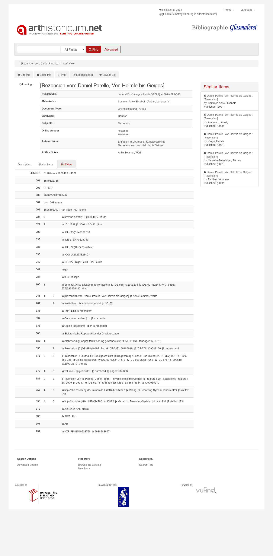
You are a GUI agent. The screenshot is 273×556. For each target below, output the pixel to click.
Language (247, 9)
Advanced (111, 49)
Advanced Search (27, 464)
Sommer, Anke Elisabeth (132, 101)
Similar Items (45, 164)
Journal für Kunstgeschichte (134, 94)
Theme (227, 9)
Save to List (109, 74)
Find (94, 49)
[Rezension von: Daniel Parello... (40, 63)
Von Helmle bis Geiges (150, 145)
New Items (84, 468)
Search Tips (146, 464)
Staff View (66, 164)
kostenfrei (123, 130)
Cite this (25, 74)
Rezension (124, 123)
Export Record (84, 74)
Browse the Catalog (89, 464)
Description (24, 164)
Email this (45, 74)
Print (63, 74)
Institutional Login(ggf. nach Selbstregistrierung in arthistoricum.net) (188, 12)
